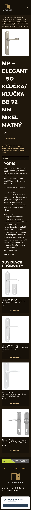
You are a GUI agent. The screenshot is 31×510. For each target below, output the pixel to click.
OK (15, 505)
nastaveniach (12, 501)
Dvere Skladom (8, 488)
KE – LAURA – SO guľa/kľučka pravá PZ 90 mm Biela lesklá (14, 394)
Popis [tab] (5, 158)
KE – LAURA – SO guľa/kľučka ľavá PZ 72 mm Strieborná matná (15, 441)
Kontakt (24, 469)
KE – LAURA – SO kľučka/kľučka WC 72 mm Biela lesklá (13, 300)
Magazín (7, 469)
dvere (6, 171)
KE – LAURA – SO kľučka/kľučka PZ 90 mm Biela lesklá (15, 347)
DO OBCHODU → (11, 139)
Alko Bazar (14, 491)
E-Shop (15, 469)
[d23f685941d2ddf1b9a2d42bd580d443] (15, 42)
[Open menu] (27, 7)
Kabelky (18, 488)
